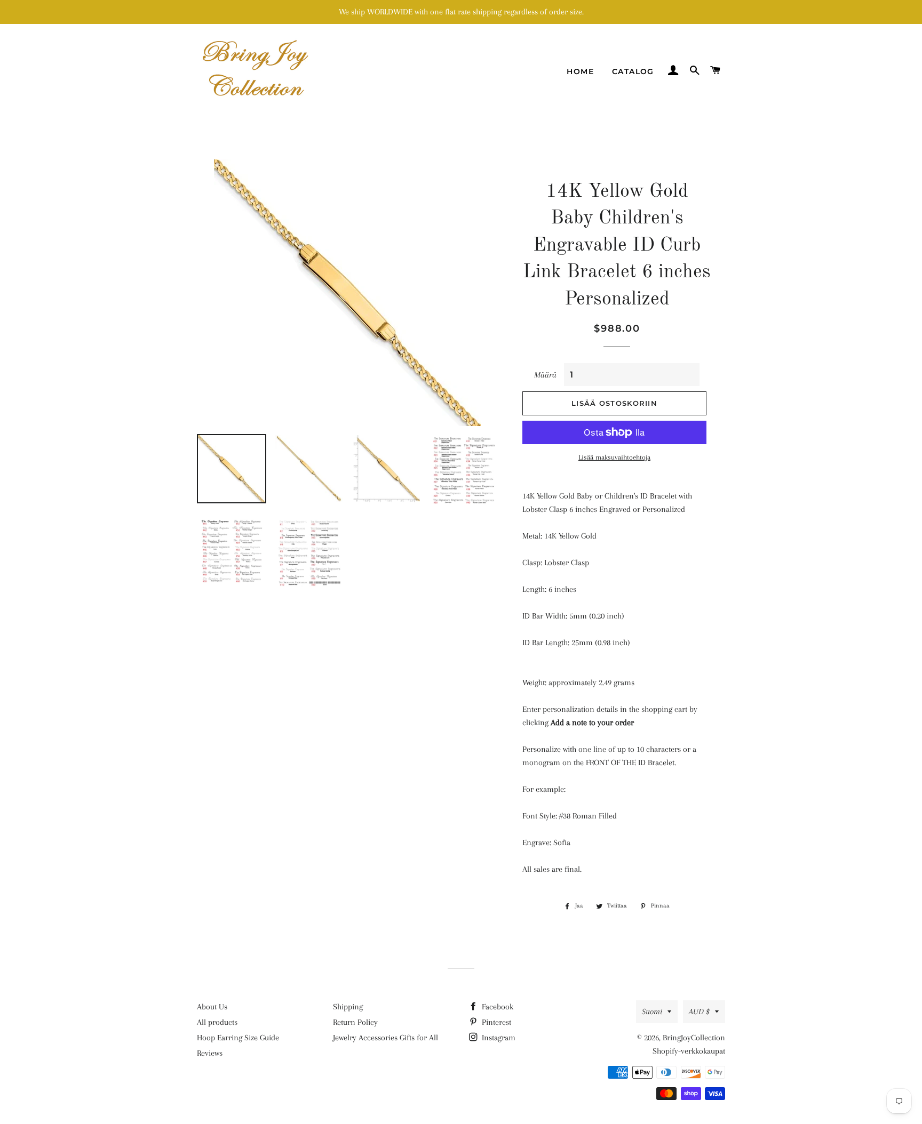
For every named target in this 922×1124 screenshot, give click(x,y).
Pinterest (495, 1022)
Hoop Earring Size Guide (238, 1037)
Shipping (348, 1006)
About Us (212, 1006)
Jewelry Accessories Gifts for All (385, 1037)
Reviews (209, 1053)
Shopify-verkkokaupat (689, 1051)
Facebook (496, 1006)
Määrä (545, 375)
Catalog (633, 71)
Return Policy (355, 1022)
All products (217, 1022)
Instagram (497, 1037)
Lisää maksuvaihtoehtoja (614, 457)
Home (580, 71)
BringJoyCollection (694, 1037)
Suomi (652, 1011)
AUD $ (699, 1011)
